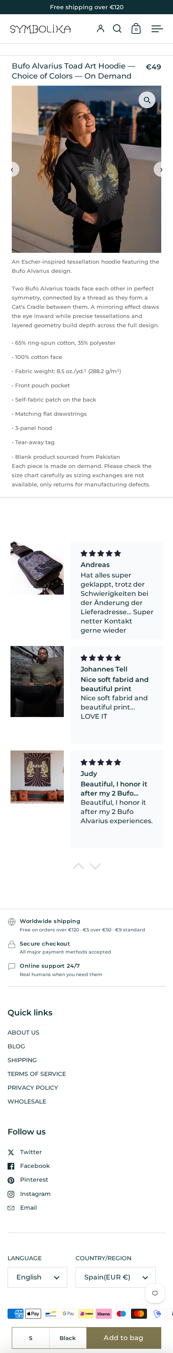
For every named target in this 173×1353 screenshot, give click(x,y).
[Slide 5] (97, 246)
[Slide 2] (82, 246)
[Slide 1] (74, 246)
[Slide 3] (87, 246)
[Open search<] (117, 28)
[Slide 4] (92, 246)
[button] (117, 28)
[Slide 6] (102, 246)
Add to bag (123, 1338)
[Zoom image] (147, 100)
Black (68, 1338)
